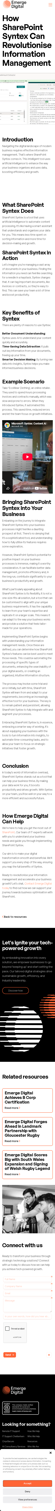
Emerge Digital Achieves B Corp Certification (20, 1097)
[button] (50, 1452)
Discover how (15, 990)
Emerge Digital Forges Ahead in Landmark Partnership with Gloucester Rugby (26, 1128)
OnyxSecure (8, 1441)
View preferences (27, 1499)
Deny (27, 1491)
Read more (12, 1107)
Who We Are (33, 1446)
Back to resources (15, 916)
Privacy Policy (27, 1507)
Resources (32, 1441)
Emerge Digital (14, 4)
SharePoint (8, 832)
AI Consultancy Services (13, 1446)
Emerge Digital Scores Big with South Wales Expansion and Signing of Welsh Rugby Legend (27, 1161)
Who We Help (33, 1436)
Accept (28, 1483)
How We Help (33, 1431)
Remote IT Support (11, 1431)
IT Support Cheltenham (13, 1436)
